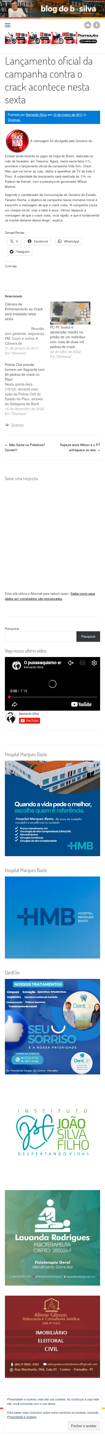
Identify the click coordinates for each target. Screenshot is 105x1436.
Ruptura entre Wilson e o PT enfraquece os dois (80, 447)
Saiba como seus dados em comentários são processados (50, 596)
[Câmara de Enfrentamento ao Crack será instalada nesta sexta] (27, 328)
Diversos (14, 119)
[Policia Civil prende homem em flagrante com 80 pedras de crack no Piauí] (27, 389)
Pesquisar (12, 628)
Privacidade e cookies (21, 1417)
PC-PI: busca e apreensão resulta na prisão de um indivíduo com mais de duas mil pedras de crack (67, 337)
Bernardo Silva (36, 114)
